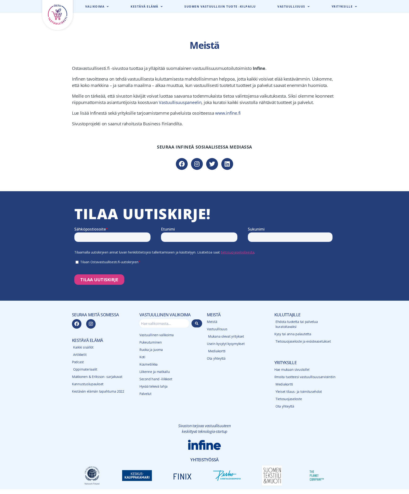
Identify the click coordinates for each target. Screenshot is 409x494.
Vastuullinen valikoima (156, 335)
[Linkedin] (227, 164)
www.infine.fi (228, 113)
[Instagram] (197, 164)
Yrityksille (342, 7)
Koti (142, 357)
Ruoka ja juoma (151, 349)
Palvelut (145, 393)
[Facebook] (182, 164)
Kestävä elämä (144, 7)
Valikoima (95, 7)
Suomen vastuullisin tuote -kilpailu (220, 7)
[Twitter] (212, 164)
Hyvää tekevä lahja (153, 386)
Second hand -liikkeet (155, 379)
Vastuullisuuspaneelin (180, 102)
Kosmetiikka (148, 364)
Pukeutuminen (150, 342)
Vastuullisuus (291, 7)
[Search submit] (196, 323)
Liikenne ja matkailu (154, 371)
